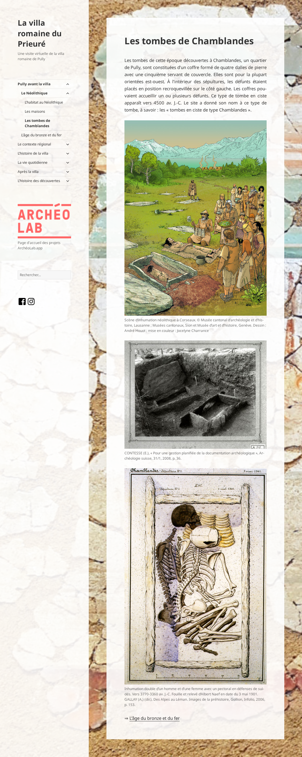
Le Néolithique (34, 93)
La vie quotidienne (32, 162)
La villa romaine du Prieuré (40, 33)
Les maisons (35, 111)
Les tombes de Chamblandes (37, 123)
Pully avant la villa (34, 83)
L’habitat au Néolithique (44, 102)
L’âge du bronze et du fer (41, 134)
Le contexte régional (34, 144)
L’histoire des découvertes (39, 180)
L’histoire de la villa (33, 153)
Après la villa (28, 171)
